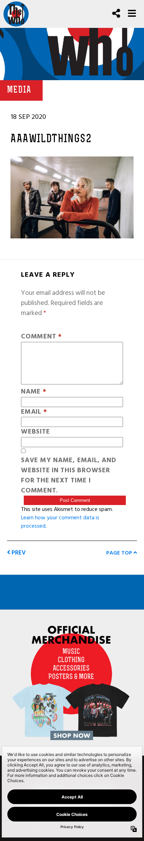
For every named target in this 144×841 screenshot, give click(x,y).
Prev (18, 553)
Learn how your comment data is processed (60, 521)
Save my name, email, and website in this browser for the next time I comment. (68, 476)
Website (35, 432)
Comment (41, 337)
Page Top (120, 553)
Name (33, 392)
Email (34, 412)
